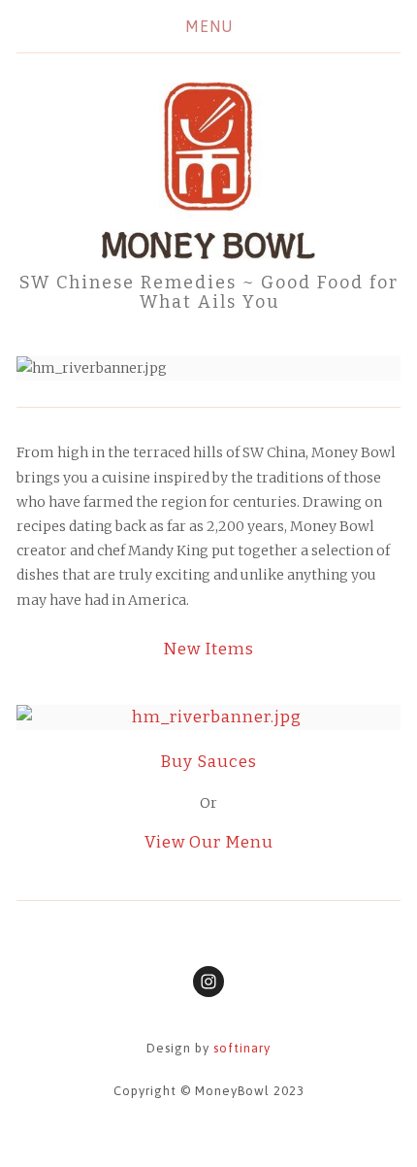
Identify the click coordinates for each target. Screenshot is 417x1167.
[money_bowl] (208, 981)
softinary (242, 1048)
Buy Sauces (208, 761)
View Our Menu (208, 841)
